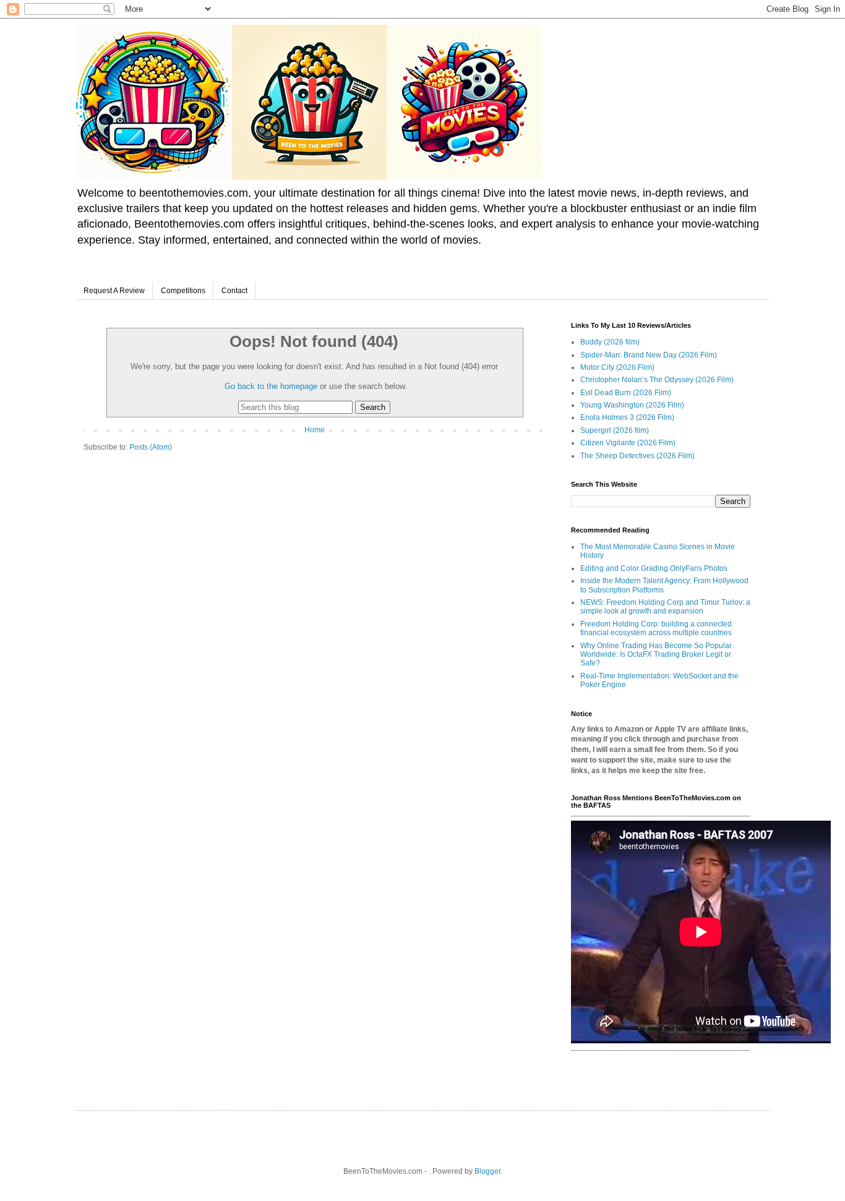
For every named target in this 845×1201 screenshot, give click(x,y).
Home (314, 429)
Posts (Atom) (150, 447)
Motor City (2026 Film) (617, 367)
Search (372, 407)
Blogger (487, 1171)
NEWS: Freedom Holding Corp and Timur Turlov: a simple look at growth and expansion (665, 606)
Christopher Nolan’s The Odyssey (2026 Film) (657, 379)
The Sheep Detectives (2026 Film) (637, 455)
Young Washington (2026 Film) (632, 405)
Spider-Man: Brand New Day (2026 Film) (648, 355)
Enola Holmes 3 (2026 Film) (627, 417)
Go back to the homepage (271, 386)
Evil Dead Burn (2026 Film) (625, 392)
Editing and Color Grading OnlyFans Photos (653, 568)
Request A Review (114, 290)
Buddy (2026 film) (610, 342)
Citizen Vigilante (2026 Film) (628, 442)
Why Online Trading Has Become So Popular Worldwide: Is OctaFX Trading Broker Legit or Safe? (656, 654)
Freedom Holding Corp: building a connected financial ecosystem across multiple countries (656, 628)
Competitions (183, 290)
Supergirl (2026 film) (614, 430)
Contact (234, 290)
